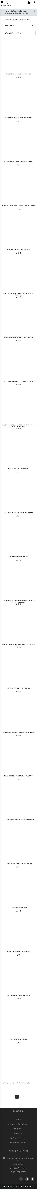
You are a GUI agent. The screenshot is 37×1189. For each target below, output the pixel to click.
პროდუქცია (17, 1133)
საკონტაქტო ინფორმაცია (17, 1124)
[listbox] (25, 33)
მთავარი (6, 19)
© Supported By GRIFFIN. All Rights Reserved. (21, 1186)
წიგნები (26, 19)
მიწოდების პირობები (17, 1142)
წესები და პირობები (17, 1138)
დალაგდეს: (9, 33)
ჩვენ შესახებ (17, 1129)
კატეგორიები (6, 6)
